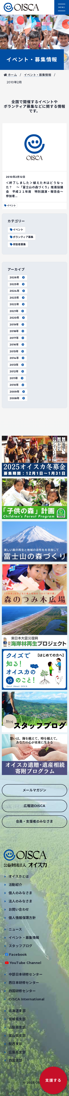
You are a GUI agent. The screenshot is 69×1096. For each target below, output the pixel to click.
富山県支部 (17, 1036)
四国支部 (15, 1060)
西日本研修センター (24, 983)
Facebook (18, 955)
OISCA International (27, 999)
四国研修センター (22, 991)
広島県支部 (17, 1052)
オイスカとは (19, 876)
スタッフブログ (20, 946)
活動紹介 (15, 885)
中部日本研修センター (26, 974)
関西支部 (15, 1044)
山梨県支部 (17, 1027)
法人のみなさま (20, 901)
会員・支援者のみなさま (34, 821)
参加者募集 (19, 244)
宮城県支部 (17, 1019)
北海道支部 (17, 1011)
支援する (53, 1080)
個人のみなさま (20, 893)
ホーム (12, 75)
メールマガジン (34, 790)
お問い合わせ (19, 910)
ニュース (15, 929)
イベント (18, 229)
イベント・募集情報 (31, 59)
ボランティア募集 (23, 237)
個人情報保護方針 (22, 918)
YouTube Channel (25, 963)
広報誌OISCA (34, 806)
